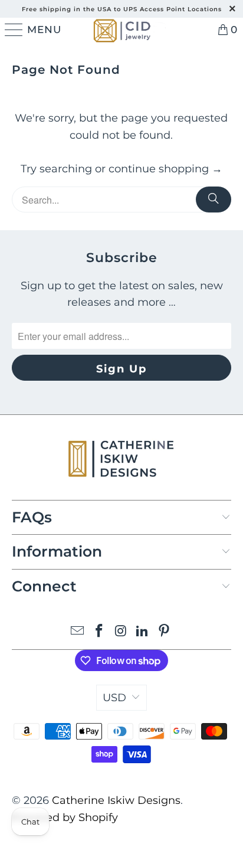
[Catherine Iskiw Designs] (121, 29)
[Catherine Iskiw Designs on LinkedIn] (143, 632)
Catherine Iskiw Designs (116, 800)
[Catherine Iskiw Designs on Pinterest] (164, 632)
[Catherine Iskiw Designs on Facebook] (99, 632)
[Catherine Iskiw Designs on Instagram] (121, 632)
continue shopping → (165, 168)
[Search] (213, 199)
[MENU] (12, 29)
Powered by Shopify (65, 817)
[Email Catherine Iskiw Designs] (78, 632)
